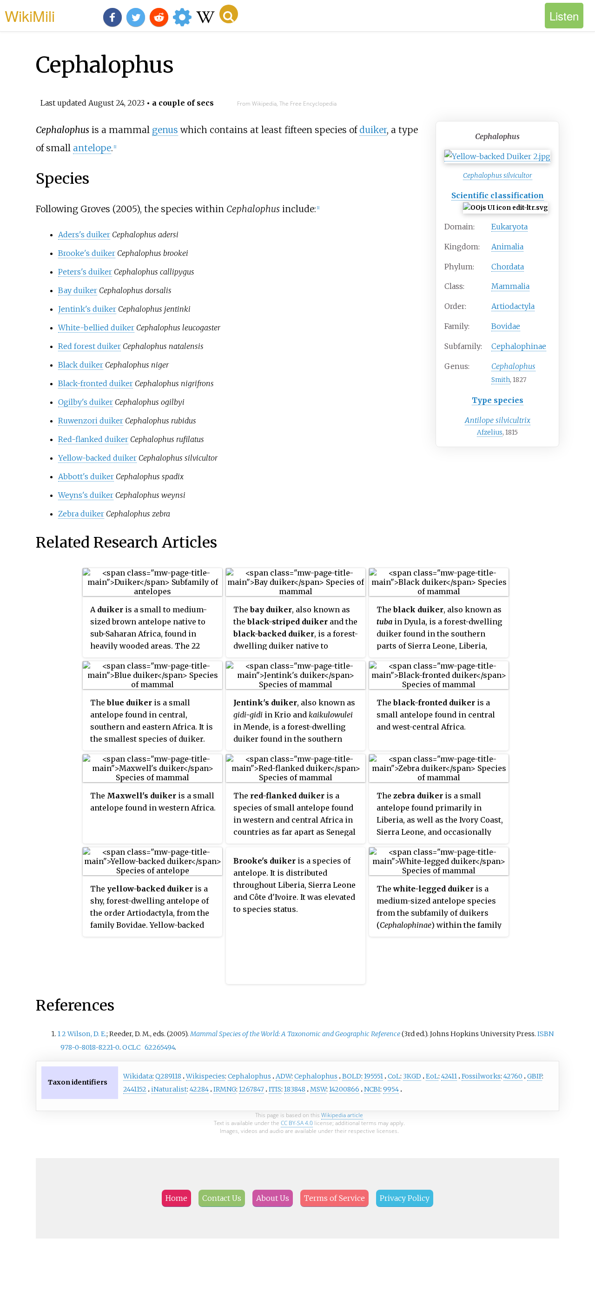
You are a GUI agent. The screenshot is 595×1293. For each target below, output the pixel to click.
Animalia (507, 246)
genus (165, 129)
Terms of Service (334, 1198)
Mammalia (510, 286)
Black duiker (80, 364)
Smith (500, 380)
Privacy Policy (405, 1198)
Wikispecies (205, 1076)
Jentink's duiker (87, 309)
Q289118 (168, 1076)
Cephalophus (249, 1076)
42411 (449, 1076)
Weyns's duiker (85, 495)
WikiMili (30, 15)
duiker (373, 129)
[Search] (228, 14)
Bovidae (505, 326)
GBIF (534, 1076)
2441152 (134, 1089)
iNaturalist (169, 1089)
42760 (512, 1076)
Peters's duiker (85, 271)
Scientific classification (497, 195)
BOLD (351, 1076)
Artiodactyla (513, 306)
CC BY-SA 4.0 (297, 1123)
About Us (272, 1198)
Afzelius (489, 432)
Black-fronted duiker (95, 383)
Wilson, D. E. (86, 1034)
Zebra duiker (81, 513)
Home (176, 1198)
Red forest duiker (89, 346)
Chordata (507, 266)
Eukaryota (509, 226)
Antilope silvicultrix (497, 420)
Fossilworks (481, 1076)
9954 (391, 1089)
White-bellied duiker (96, 327)
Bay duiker (77, 290)
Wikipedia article (342, 1115)
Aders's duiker (84, 234)
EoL (432, 1076)
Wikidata (137, 1076)
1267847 (251, 1089)
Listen (564, 15)
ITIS (275, 1089)
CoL (394, 1076)
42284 (199, 1089)
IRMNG (224, 1089)
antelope (92, 148)
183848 (294, 1089)
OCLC (131, 1047)
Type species (497, 400)
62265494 (160, 1047)
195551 (373, 1076)
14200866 (344, 1089)
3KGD (412, 1076)
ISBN (545, 1034)
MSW (318, 1089)
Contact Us (221, 1198)
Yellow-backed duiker (97, 457)
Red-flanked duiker (93, 439)
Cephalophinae (518, 346)
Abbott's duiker (86, 476)
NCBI (372, 1089)
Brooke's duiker (86, 253)
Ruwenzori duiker (90, 420)
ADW (283, 1076)
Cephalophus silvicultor (497, 175)
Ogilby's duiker (85, 402)
